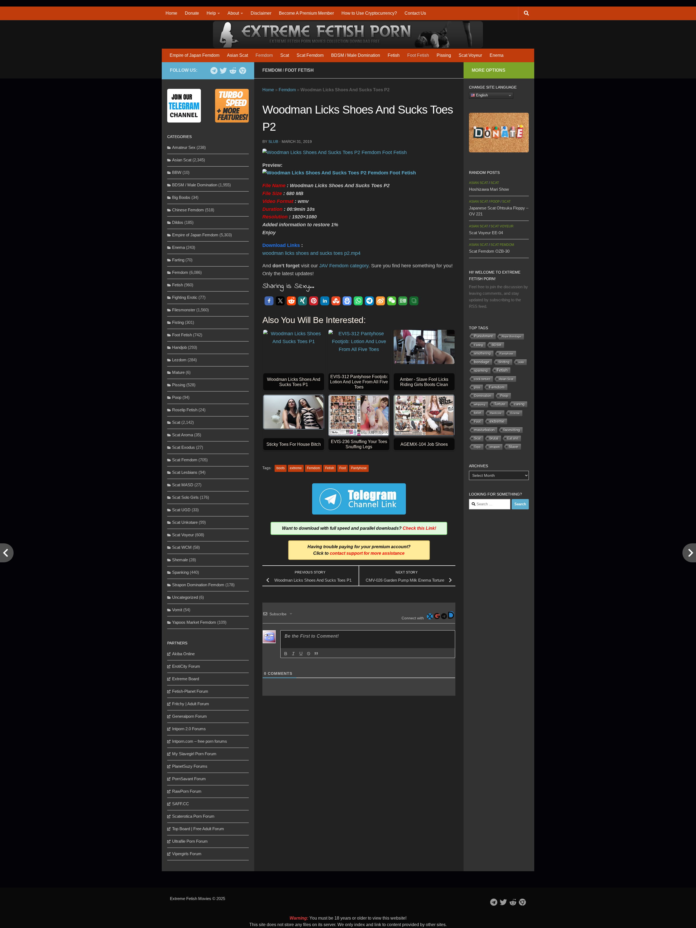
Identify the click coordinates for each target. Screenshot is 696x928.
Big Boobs (181, 197)
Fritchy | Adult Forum (190, 703)
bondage (481, 362)
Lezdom (179, 360)
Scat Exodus (183, 447)
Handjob (179, 347)
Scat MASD (182, 484)
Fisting (178, 322)
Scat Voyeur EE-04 (486, 232)
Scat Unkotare (185, 522)
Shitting (503, 362)
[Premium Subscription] (242, 70)
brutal (494, 438)
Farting (178, 260)
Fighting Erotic (184, 297)
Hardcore (496, 413)
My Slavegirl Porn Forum (194, 753)
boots (280, 468)
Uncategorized (185, 597)
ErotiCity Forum (186, 666)
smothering (482, 353)
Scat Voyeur (470, 55)
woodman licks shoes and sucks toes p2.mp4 (311, 253)
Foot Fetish (418, 55)
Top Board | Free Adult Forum (198, 828)
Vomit (177, 609)
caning (519, 404)
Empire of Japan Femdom (194, 55)
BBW (176, 172)
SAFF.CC (180, 803)
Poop (176, 397)
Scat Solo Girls (185, 497)
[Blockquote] (316, 653)
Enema (497, 55)
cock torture (482, 379)
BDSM (496, 345)
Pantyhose (359, 468)
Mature (178, 372)
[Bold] (286, 653)
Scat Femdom (310, 55)
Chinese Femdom (188, 210)
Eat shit (512, 438)
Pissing (444, 55)
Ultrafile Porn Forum (190, 841)
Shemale (180, 559)
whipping (479, 404)
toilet (477, 413)
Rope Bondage (511, 336)
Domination (482, 396)
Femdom (264, 55)
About (233, 13)
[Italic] (293, 653)
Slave (513, 446)
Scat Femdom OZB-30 (489, 251)
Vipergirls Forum (186, 853)
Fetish (394, 55)
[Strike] (308, 653)
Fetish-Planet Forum (190, 691)
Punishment (483, 336)
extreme (296, 468)
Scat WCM (182, 547)
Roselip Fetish (184, 409)
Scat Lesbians (184, 472)
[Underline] (301, 653)
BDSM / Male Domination (355, 55)
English (481, 95)
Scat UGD (181, 509)
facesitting (512, 430)
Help (211, 13)
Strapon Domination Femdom (198, 584)
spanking (481, 370)
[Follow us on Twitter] (223, 70)
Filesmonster (183, 310)
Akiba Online (183, 653)
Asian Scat (237, 55)
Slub (273, 141)
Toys (477, 447)
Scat (284, 55)
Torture (499, 404)
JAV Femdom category (343, 265)
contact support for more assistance (367, 553)
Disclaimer (261, 13)
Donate (192, 13)
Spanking (180, 572)
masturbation (484, 430)
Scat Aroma (182, 434)
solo (521, 362)
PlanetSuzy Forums (189, 766)
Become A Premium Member (306, 13)
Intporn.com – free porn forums (199, 741)
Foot (342, 468)
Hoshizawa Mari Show (489, 189)
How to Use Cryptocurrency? (369, 13)
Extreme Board (185, 678)
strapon (495, 447)
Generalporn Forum (189, 716)
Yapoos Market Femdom (194, 622)
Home (171, 13)
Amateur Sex (183, 147)
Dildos (177, 222)
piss (477, 387)
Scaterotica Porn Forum (193, 816)
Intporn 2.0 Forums (189, 728)
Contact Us (415, 13)
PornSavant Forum (189, 778)
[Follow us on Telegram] (213, 70)
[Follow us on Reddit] (233, 70)
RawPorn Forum (186, 791)
